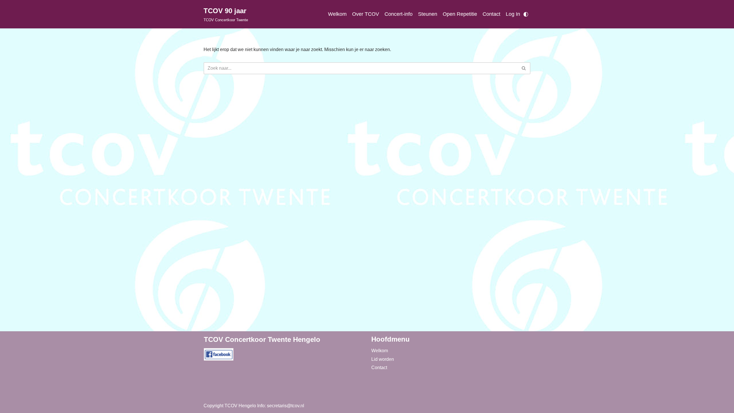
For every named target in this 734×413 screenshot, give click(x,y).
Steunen (427, 14)
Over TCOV (365, 14)
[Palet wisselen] (526, 14)
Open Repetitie (460, 14)
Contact (491, 14)
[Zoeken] (524, 68)
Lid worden (382, 359)
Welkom (337, 14)
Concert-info (398, 14)
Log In (513, 14)
